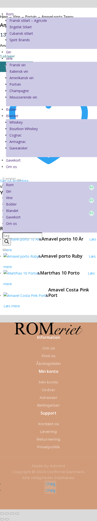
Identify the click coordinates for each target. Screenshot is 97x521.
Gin (8, 52)
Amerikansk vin (21, 77)
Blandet (12, 115)
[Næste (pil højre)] (7, 519)
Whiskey (16, 122)
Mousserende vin (23, 97)
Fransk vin (17, 65)
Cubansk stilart (21, 33)
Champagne (19, 90)
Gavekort (13, 160)
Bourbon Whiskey (23, 128)
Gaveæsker (18, 148)
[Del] (12, 513)
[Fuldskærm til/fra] (7, 513)
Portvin (15, 84)
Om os (11, 166)
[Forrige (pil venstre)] (2, 519)
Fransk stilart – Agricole (28, 20)
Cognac (15, 135)
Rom (10, 14)
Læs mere (11, 306)
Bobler (11, 109)
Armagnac (17, 141)
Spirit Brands (19, 39)
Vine (9, 58)
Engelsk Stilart (20, 27)
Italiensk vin (18, 71)
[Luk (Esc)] (17, 513)
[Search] (6, 242)
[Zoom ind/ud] (2, 513)
